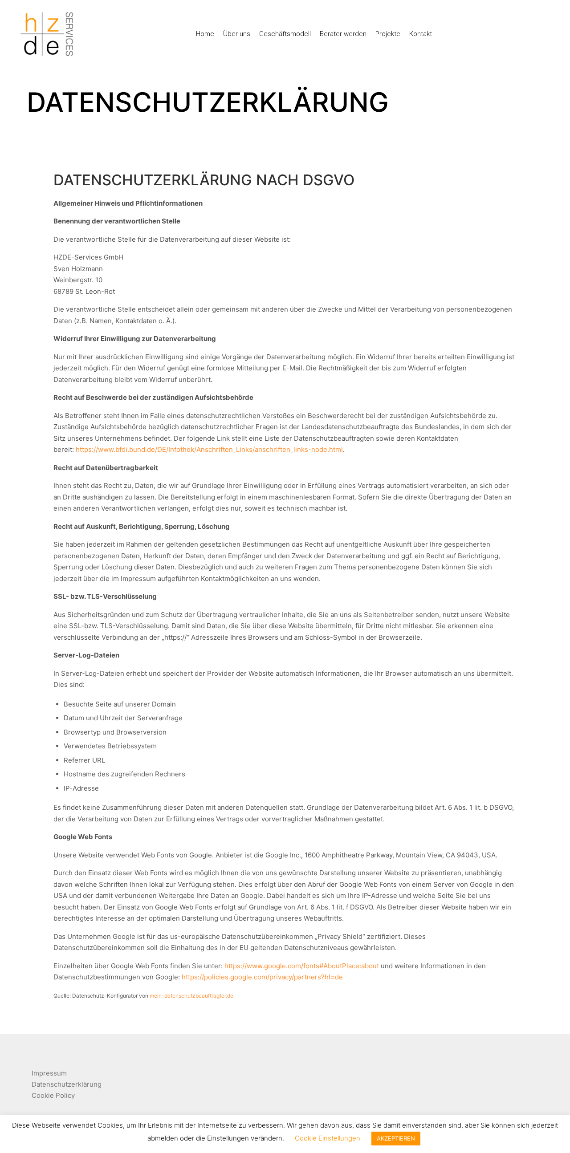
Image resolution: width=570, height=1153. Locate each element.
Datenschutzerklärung (67, 1084)
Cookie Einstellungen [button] (327, 1138)
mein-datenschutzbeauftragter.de (191, 995)
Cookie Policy (53, 1095)
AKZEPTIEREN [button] (396, 1138)
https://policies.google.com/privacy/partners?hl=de (262, 977)
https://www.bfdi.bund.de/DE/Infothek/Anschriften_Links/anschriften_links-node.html (209, 449)
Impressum (49, 1073)
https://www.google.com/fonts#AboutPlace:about (301, 966)
